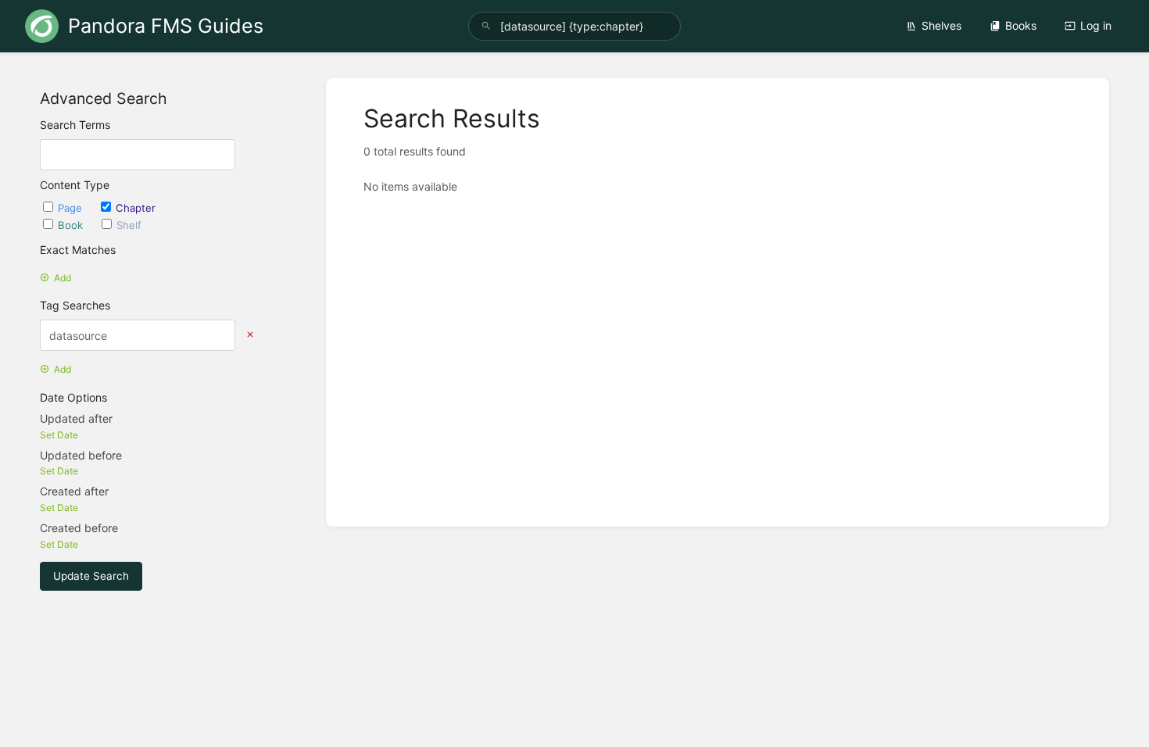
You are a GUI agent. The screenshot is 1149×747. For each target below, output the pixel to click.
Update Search (91, 576)
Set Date (59, 435)
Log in (1095, 25)
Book (72, 225)
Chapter (136, 208)
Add (62, 278)
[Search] (486, 26)
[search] (574, 26)
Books (1020, 25)
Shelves (941, 25)
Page (71, 208)
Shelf (128, 225)
